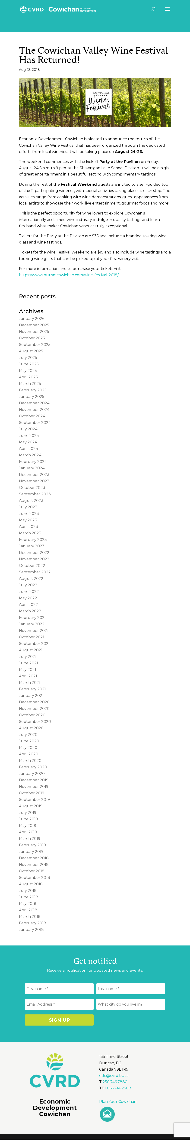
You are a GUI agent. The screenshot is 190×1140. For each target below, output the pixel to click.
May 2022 (28, 598)
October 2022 (32, 565)
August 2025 (31, 351)
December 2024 (34, 403)
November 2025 (34, 331)
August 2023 (31, 500)
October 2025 (32, 338)
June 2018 (28, 897)
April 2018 (28, 910)
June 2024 (29, 435)
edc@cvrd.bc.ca (114, 1075)
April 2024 (28, 448)
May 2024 (28, 442)
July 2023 (28, 507)
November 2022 (34, 559)
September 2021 (34, 643)
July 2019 (27, 812)
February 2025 (33, 390)
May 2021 (27, 669)
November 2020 (34, 708)
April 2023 (28, 526)
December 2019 (33, 780)
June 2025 (29, 364)
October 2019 (31, 793)
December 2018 (34, 858)
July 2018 (28, 890)
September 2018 (34, 877)
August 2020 (31, 728)
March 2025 (30, 383)
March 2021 (29, 682)
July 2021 (27, 656)
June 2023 (29, 513)
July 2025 (28, 357)
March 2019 (29, 838)
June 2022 (29, 591)
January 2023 (31, 546)
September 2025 (35, 344)
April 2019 (28, 832)
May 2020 (28, 747)
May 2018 (27, 903)
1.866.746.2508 (118, 1088)
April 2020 (28, 754)
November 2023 (34, 481)
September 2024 (35, 422)
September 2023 (35, 494)
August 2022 (31, 578)
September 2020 (35, 721)
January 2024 (31, 468)
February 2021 (32, 689)
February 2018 (32, 923)
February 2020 (33, 767)
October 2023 (32, 487)
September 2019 (34, 799)
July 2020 (28, 734)
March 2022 (30, 611)
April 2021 (28, 676)
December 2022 (34, 552)
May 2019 (27, 825)
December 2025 (34, 325)
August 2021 (30, 650)
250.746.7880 (115, 1082)
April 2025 (28, 377)
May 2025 (28, 370)
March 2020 (30, 760)
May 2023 (28, 520)
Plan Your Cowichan (117, 1101)
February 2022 (33, 617)
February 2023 (33, 539)
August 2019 (30, 806)
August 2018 (31, 884)
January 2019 (31, 851)
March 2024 (30, 455)
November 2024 (34, 409)
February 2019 (32, 845)
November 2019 (33, 786)
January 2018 (31, 929)
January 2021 (31, 695)
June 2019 (28, 819)
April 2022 (28, 604)
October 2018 (31, 871)
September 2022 (35, 572)
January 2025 (31, 396)
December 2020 (34, 702)
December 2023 (34, 474)
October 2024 (32, 416)
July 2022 (28, 585)
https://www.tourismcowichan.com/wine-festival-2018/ (69, 275)
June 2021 (28, 663)
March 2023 (30, 533)
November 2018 (34, 864)
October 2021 (31, 637)
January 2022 (31, 624)
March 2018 (30, 916)
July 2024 (28, 429)
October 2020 (32, 715)
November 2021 (33, 630)
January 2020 (32, 773)
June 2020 (29, 741)
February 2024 (33, 461)
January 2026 (31, 318)
